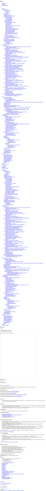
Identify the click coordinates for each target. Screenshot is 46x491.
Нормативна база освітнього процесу (11, 124)
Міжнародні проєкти (9, 117)
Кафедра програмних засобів (10, 72)
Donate (5, 162)
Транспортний (6, 45)
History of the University (7, 159)
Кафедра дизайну (8, 64)
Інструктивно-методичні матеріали (11, 125)
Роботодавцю (8, 143)
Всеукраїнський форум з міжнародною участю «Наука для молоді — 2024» (17, 108)
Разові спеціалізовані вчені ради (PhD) (11, 113)
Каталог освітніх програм (10, 128)
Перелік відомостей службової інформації (12, 28)
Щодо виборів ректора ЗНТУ (10, 30)
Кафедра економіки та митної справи (11, 74)
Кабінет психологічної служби (10, 150)
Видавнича (5, 136)
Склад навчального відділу (10, 122)
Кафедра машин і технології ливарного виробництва (14, 56)
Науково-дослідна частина (8, 98)
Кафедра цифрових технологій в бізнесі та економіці (14, 76)
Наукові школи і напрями (8, 97)
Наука (3, 96)
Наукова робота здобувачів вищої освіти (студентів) (12, 105)
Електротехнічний (7, 57)
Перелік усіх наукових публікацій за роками (7, 431)
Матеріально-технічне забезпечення (9, 40)
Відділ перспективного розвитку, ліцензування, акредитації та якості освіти (17, 284)
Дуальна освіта (8, 130)
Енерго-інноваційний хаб (10, 133)
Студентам (3, 166)
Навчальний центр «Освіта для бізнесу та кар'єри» (13, 255)
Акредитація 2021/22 (9, 20)
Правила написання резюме (12, 142)
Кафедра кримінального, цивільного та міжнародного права (15, 87)
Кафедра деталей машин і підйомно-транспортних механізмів (15, 52)
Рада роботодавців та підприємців (9, 39)
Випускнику (8, 138)
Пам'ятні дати (8, 11)
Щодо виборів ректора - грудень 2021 (11, 33)
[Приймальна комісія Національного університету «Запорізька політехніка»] (12, 490)
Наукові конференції (7, 103)
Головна (3, 8)
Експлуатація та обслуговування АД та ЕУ (8, 416)
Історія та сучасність (7, 10)
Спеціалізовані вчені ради (8, 110)
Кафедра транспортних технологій (11, 47)
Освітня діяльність (7, 121)
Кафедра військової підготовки (8, 93)
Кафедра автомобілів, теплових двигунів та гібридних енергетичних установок (18, 46)
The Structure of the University (8, 160)
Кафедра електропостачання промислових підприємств (14, 58)
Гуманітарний (6, 78)
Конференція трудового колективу (9, 197)
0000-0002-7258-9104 (15, 391)
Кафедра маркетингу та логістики (11, 77)
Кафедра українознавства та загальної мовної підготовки (14, 80)
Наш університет (4, 9)
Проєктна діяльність (7, 313)
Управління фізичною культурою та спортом (11, 82)
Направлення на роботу (11, 141)
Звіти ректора (8, 24)
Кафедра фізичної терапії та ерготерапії (12, 85)
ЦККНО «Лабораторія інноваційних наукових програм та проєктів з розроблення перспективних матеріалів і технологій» (24, 102)
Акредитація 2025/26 (9, 17)
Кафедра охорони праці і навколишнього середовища (14, 226)
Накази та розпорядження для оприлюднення (13, 25)
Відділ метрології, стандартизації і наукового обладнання (14, 100)
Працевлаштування (7, 137)
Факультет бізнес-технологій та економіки (10, 73)
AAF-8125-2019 (24, 394)
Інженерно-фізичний (7, 54)
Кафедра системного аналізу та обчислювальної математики (15, 70)
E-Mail (3, 163)
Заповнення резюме (11, 139)
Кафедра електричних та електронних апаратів (13, 60)
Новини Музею (8, 41)
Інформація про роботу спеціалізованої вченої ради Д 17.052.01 (17, 111)
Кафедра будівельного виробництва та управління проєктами (15, 63)
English (3, 153)
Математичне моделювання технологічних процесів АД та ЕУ (11, 414)
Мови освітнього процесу (10, 131)
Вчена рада (5, 34)
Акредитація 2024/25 (9, 18)
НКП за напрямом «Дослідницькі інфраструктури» (12, 114)
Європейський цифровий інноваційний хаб (12, 132)
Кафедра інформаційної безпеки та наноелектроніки (14, 68)
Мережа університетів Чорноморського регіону (13, 116)
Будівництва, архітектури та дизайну (9, 62)
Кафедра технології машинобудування (11, 49)
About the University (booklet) (8, 155)
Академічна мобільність (9, 280)
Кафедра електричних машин (10, 59)
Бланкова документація (9, 126)
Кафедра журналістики (9, 92)
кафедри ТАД (8, 385)
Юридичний (6, 86)
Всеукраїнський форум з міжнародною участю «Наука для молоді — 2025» (17, 109)
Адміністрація (6, 13)
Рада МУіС (7, 107)
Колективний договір (9, 26)
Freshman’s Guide (6, 161)
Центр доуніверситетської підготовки (11, 95)
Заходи (5, 309)
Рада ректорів (6, 38)
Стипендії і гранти (8, 118)
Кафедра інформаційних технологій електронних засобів (14, 69)
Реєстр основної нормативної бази (11, 22)
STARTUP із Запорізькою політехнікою (10, 106)
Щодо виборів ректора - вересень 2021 (12, 32)
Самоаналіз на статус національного (11, 29)
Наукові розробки (6, 104)
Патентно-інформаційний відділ (11, 99)
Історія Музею (8, 42)
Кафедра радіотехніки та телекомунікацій (12, 67)
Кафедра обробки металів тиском (11, 53)
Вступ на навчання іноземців (10, 120)
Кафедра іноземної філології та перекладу (12, 79)
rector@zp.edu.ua (4, 487)
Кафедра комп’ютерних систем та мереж (12, 71)
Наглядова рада (6, 14)
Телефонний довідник (5, 164)
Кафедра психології (9, 91)
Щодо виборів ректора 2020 (10, 31)
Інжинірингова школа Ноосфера (11, 135)
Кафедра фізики (8, 61)
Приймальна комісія (5, 5)
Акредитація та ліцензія (7, 16)
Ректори (7, 172)
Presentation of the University (8, 156)
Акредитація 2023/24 (9, 19)
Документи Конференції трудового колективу (13, 37)
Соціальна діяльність (7, 149)
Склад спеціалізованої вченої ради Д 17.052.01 (15, 112)
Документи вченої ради (9, 35)
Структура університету (7, 15)
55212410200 (14, 393)
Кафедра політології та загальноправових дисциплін (14, 89)
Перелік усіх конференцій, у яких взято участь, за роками (9, 441)
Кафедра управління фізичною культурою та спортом (14, 84)
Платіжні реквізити (7, 44)
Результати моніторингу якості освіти (11, 129)
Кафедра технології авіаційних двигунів (12, 50)
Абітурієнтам (4, 3)
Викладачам (4, 4)
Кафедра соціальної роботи (10, 251)
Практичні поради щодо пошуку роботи (14, 144)
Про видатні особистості (9, 43)
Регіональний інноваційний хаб (11, 134)
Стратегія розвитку (9, 23)
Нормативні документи (7, 21)
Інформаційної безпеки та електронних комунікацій (12, 66)
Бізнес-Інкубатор (8, 101)
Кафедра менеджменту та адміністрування (12, 75)
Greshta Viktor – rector (7, 154)
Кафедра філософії (8, 81)
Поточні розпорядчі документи (10, 127)
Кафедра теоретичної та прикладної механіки (13, 48)
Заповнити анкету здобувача (12, 146)
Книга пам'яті (8, 12)
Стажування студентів (11, 147)
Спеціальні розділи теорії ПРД (6, 415)
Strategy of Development (7, 157)
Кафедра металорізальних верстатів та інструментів (14, 51)
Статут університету (9, 27)
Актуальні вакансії (10, 140)
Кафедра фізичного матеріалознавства (11, 55)
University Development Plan (8, 158)
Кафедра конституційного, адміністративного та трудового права (16, 88)
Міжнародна (6, 115)
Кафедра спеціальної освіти (10, 83)
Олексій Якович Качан (18, 396)
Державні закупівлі (7, 151)
